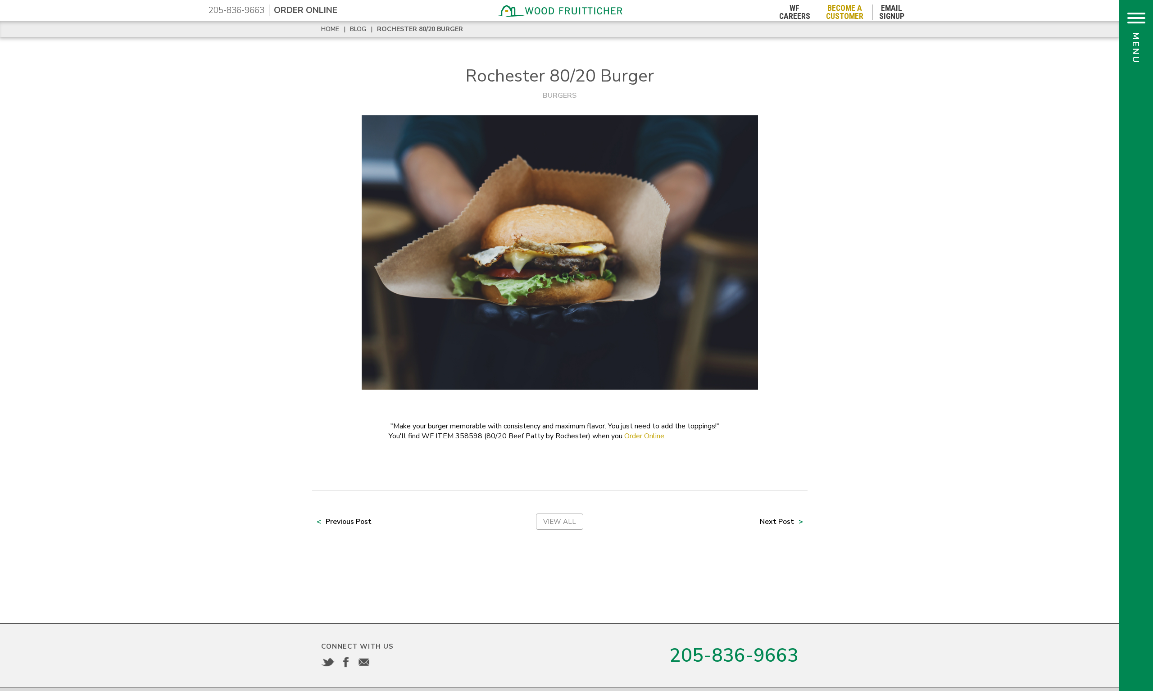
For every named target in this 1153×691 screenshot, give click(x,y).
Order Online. (645, 436)
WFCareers (794, 12)
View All (559, 521)
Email (364, 662)
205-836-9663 (236, 10)
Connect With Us (357, 646)
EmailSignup (891, 12)
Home (330, 29)
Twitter (328, 662)
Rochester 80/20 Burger (420, 29)
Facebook (346, 662)
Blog (358, 29)
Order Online (305, 10)
